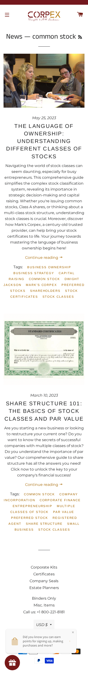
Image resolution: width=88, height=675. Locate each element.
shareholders (45, 291)
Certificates (44, 574)
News (14, 37)
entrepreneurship (32, 506)
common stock (44, 279)
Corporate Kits (44, 567)
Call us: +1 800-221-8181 (44, 612)
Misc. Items (44, 605)
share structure (44, 523)
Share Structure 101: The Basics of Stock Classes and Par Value (44, 411)
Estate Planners (44, 588)
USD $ (42, 624)
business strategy (33, 273)
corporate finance (60, 500)
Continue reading (42, 257)
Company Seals (44, 581)
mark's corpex (41, 285)
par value (63, 512)
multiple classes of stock (42, 509)
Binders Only (44, 598)
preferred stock (29, 518)
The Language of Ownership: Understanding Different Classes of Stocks (44, 141)
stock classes (58, 296)
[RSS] (80, 37)
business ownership (49, 267)
